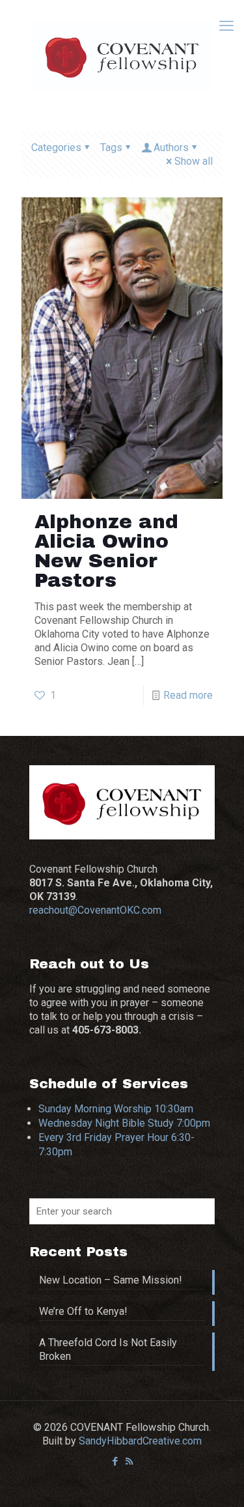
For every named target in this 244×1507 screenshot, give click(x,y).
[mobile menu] (226, 26)
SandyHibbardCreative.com (140, 1441)
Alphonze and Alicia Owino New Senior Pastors (106, 551)
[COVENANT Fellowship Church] (122, 55)
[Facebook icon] (115, 1461)
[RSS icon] (129, 1461)
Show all (193, 161)
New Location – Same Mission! (110, 1280)
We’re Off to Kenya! (83, 1311)
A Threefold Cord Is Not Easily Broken (108, 1349)
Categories (56, 147)
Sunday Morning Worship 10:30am (115, 1109)
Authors (171, 147)
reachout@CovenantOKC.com (95, 910)
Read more (188, 695)
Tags (111, 147)
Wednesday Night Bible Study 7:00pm (124, 1123)
